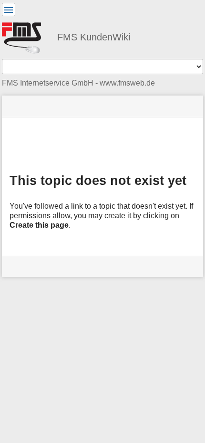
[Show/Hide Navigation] (8, 9)
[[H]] (26, 36)
